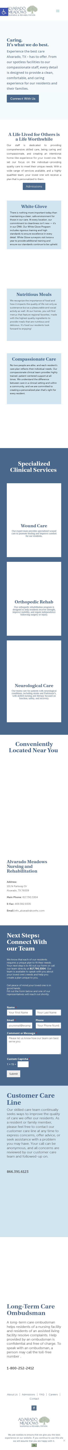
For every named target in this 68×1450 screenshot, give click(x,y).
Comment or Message (22, 1033)
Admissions (34, 186)
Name (12, 1007)
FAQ (41, 1394)
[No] (64, 1440)
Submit (13, 1074)
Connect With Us (22, 99)
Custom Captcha (18, 1059)
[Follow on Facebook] (34, 1407)
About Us (12, 1394)
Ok (34, 1445)
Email (11, 1020)
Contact (34, 1398)
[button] (4, 12)
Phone (40, 1020)
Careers (53, 1394)
